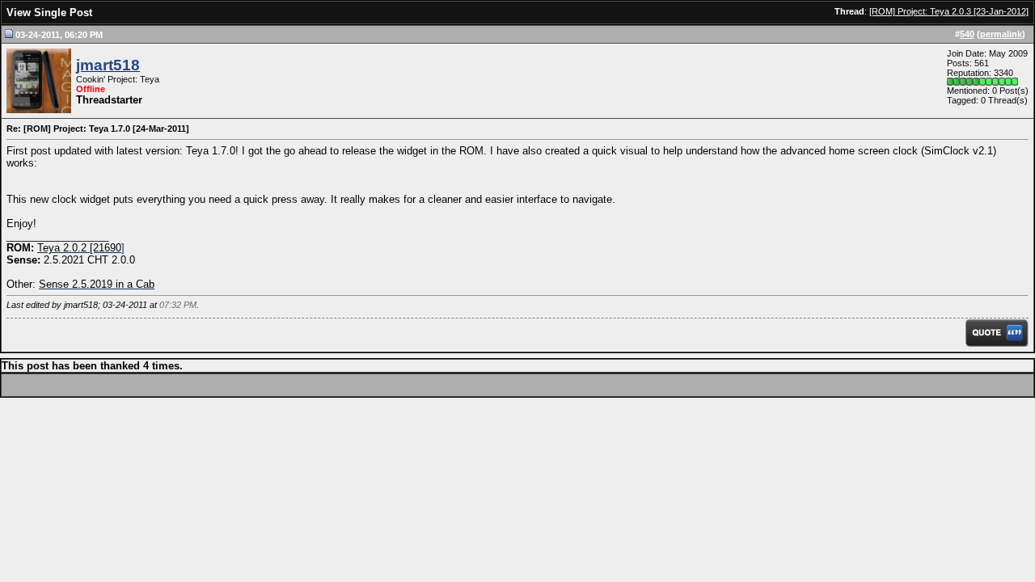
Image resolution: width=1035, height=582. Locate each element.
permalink (1001, 34)
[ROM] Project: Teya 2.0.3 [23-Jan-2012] (949, 11)
